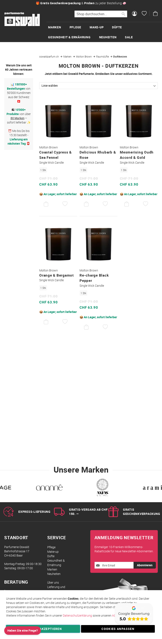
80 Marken (17, 118)
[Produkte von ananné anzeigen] (49, 488)
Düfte (50, 556)
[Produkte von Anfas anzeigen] (102, 488)
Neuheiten (54, 574)
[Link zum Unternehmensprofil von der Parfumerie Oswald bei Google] (133, 624)
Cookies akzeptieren (43, 629)
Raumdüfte (102, 56)
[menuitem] (59, 27)
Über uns (53, 582)
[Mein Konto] (134, 14)
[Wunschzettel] (144, 14)
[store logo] (22, 19)
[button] (65, 204)
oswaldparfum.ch (49, 56)
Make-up (53, 552)
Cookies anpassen (117, 629)
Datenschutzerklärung (77, 615)
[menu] (104, 32)
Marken (67, 56)
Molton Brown (84, 56)
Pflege (51, 547)
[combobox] (100, 14)
